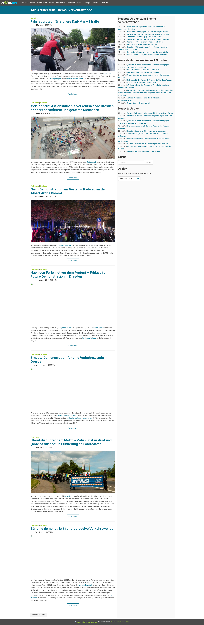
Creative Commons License (120, 622)
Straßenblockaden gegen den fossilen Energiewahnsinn (147, 32)
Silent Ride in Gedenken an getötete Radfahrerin (145, 42)
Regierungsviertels (65, 245)
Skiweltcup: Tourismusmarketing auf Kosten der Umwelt (148, 34)
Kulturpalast (91, 162)
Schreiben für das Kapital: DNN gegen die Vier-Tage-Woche (149, 80)
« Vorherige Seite (38, 615)
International (42, 3)
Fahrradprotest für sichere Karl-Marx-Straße (65, 21)
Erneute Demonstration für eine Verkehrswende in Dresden (69, 359)
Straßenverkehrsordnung (75, 79)
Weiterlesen (72, 94)
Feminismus (60, 3)
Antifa (32, 3)
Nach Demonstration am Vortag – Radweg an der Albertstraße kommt (68, 191)
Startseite (24, 3)
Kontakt (105, 3)
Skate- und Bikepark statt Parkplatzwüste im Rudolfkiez (148, 39)
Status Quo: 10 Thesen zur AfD (139, 103)
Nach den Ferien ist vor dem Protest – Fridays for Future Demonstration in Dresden (69, 274)
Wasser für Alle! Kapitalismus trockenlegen (143, 72)
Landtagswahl (98, 328)
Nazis (79, 3)
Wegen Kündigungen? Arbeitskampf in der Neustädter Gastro (150, 113)
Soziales (96, 3)
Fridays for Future (64, 328)
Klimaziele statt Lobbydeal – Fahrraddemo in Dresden (147, 55)
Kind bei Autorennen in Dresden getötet (142, 44)
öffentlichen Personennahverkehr (79, 418)
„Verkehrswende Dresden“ (66, 415)
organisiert (69, 496)
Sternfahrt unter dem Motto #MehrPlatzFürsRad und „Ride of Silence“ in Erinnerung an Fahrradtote (71, 442)
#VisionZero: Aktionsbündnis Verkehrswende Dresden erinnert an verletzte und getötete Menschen (72, 108)
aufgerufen (107, 74)
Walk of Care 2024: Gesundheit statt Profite (143, 70)
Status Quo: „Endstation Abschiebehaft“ (142, 83)
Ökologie (87, 3)
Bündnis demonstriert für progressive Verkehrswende (72, 529)
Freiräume (71, 3)
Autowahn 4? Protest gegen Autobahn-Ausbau (144, 37)
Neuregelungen (55, 79)
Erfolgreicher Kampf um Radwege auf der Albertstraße (147, 52)
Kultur (51, 3)
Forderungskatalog (89, 338)
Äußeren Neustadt (85, 585)
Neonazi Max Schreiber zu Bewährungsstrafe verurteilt (147, 144)
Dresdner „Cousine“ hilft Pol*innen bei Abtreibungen (146, 131)
